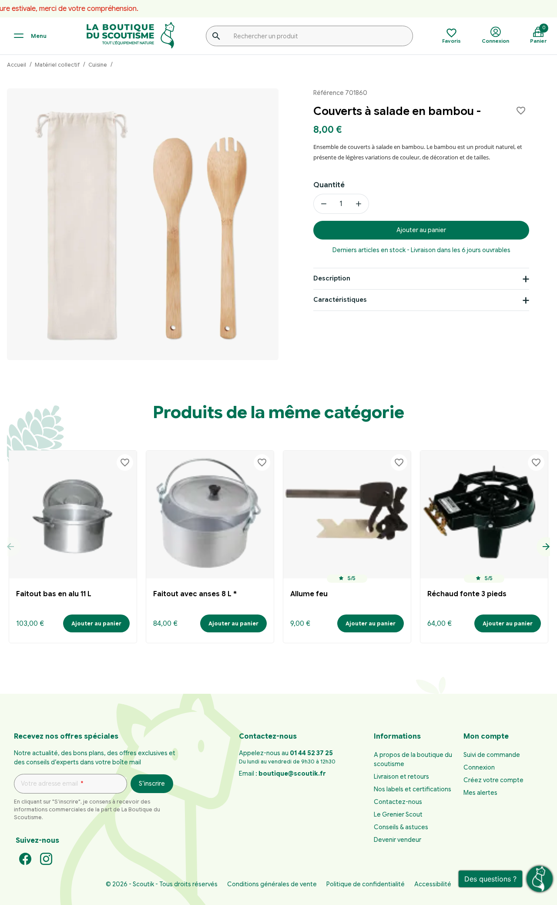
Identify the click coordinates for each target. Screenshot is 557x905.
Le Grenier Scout (398, 814)
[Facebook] (25, 858)
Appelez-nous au (286, 753)
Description (331, 279)
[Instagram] (46, 858)
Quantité (329, 185)
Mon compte (486, 736)
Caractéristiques (340, 300)
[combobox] (309, 36)
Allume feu (309, 594)
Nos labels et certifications (412, 789)
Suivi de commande (491, 755)
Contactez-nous (398, 802)
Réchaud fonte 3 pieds (467, 594)
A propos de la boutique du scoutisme (413, 759)
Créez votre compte (493, 780)
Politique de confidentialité (365, 884)
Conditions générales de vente (272, 884)
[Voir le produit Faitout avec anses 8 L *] (210, 514)
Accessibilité (432, 884)
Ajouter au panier (421, 230)
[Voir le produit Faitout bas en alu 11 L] (73, 514)
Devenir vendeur (397, 840)
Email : (282, 773)
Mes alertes (480, 793)
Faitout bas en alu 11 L (53, 594)
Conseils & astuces (401, 827)
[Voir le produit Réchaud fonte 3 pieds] (484, 514)
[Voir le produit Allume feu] (347, 514)
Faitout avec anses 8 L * (195, 594)
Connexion (479, 767)
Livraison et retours (401, 776)
